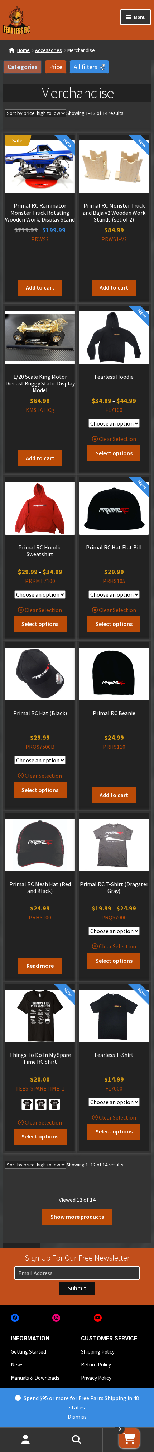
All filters (85, 67)
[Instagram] (56, 1318)
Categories (23, 67)
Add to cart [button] (40, 287)
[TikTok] (139, 1318)
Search (76, 1440)
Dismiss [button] (77, 1416)
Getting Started (28, 1351)
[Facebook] (15, 1318)
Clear (105, 438)
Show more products (77, 1216)
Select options (114, 453)
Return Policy (96, 1364)
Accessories (48, 50)
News (17, 1364)
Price (55, 67)
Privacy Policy (96, 1377)
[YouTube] (98, 1318)
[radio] (27, 1104)
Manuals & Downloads (35, 1377)
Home (23, 50)
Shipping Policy (98, 1351)
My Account (25, 1440)
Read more (40, 965)
